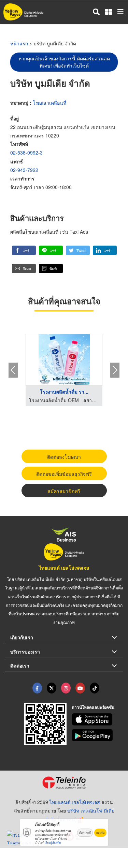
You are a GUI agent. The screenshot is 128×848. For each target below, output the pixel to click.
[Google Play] (97, 735)
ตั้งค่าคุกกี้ (85, 832)
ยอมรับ (100, 832)
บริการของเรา (25, 651)
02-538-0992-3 (26, 152)
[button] (24, 250)
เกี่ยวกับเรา (21, 637)
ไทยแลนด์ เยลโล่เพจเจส (64, 567)
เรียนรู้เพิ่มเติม (53, 842)
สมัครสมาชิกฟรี (64, 490)
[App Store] (97, 719)
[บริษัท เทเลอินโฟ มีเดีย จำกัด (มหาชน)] (64, 782)
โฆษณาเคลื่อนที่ (49, 102)
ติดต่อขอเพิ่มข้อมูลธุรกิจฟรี (64, 473)
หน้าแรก (19, 43)
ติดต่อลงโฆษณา (64, 456)
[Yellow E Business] (37, 688)
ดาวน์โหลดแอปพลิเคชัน (93, 707)
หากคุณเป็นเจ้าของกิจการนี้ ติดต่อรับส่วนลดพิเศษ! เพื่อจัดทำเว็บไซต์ (64, 62)
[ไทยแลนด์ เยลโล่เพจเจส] (51, 688)
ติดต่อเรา (19, 665)
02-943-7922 (24, 169)
